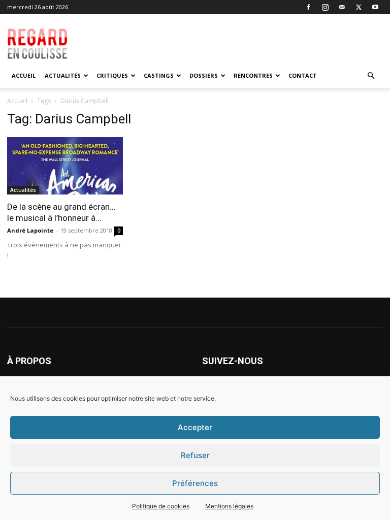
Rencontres (253, 75)
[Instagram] (325, 7)
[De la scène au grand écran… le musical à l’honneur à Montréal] (65, 165)
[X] (358, 7)
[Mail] (341, 7)
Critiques (112, 75)
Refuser (195, 455)
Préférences (195, 483)
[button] (371, 76)
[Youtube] (375, 7)
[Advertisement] (249, 36)
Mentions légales (229, 506)
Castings (159, 75)
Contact (302, 75)
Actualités (63, 75)
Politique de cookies (160, 506)
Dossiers (203, 75)
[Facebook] (308, 7)
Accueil (24, 75)
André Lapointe (30, 230)
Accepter (195, 427)
